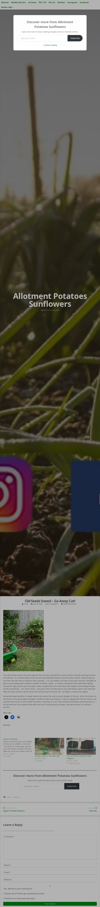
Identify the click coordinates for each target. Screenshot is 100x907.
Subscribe (75, 38)
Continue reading (50, 45)
